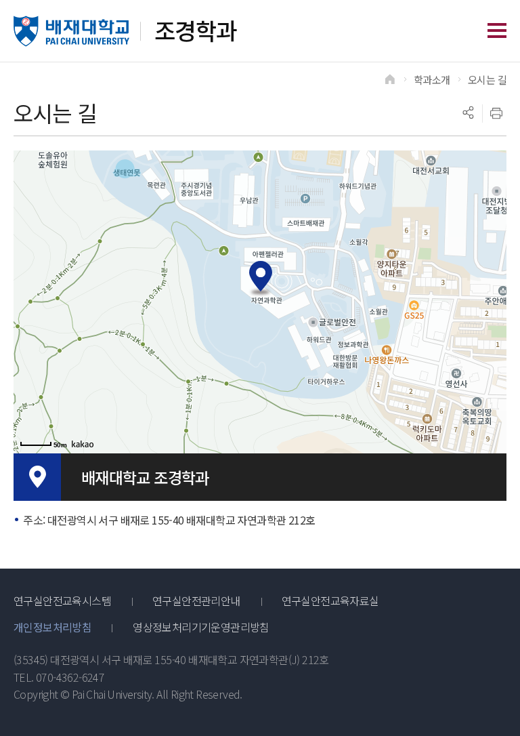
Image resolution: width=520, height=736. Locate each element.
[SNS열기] (468, 113)
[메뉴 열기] (497, 30)
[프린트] (496, 113)
